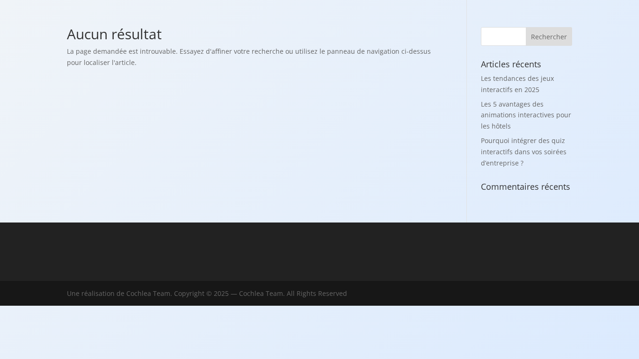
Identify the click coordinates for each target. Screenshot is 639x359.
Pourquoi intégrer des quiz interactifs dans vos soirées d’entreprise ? (523, 151)
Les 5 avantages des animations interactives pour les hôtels (526, 115)
